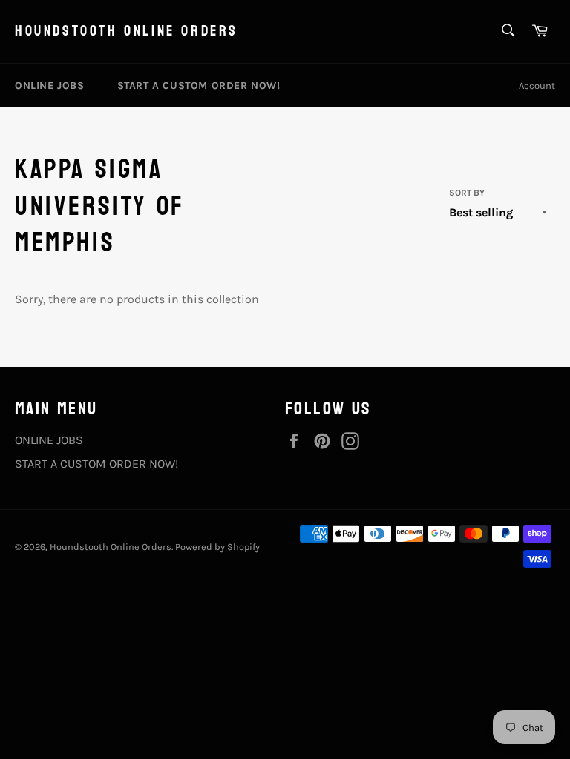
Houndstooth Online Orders (126, 31)
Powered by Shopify (217, 546)
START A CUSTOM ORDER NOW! (199, 85)
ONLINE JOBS (50, 85)
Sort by (467, 193)
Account (537, 85)
